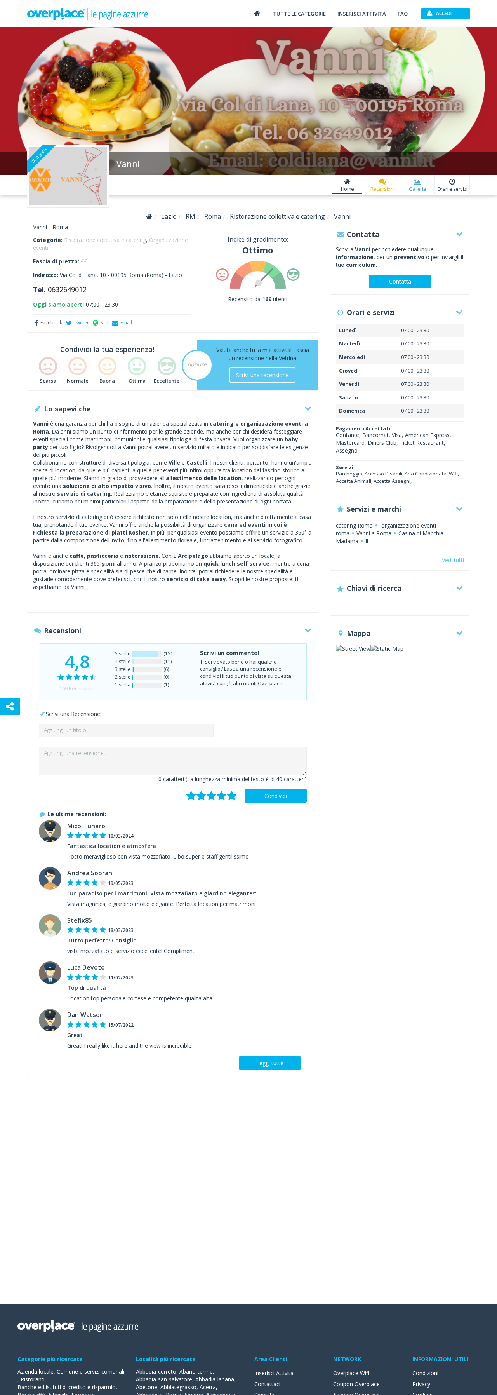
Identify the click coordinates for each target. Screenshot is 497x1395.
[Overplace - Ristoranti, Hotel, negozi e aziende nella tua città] (87, 13)
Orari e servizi (452, 188)
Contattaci (267, 1384)
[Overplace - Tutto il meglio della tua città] (257, 13)
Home (347, 188)
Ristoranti (33, 1379)
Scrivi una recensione (262, 375)
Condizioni (425, 1373)
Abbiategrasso (178, 1387)
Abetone (146, 1387)
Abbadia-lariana (214, 1379)
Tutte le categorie (299, 13)
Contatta (400, 281)
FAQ (403, 13)
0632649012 (67, 289)
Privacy (421, 1384)
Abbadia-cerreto (156, 1371)
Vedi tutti (453, 560)
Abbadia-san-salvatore (164, 1379)
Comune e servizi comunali (90, 1371)
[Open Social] (10, 706)
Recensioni (382, 188)
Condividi (275, 795)
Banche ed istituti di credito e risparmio (66, 1387)
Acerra (208, 1387)
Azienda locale (35, 1371)
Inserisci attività (361, 13)
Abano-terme (196, 1371)
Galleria (417, 188)
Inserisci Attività (274, 1373)
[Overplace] (149, 216)
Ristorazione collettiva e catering (105, 240)
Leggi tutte (269, 1063)
